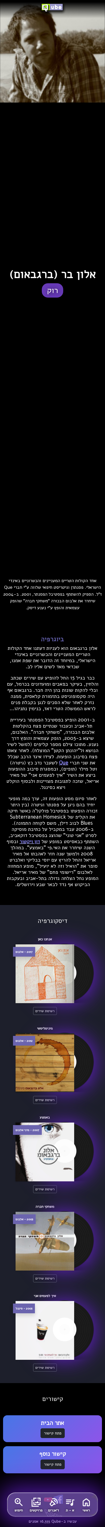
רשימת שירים (45, 1011)
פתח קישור (52, 1433)
